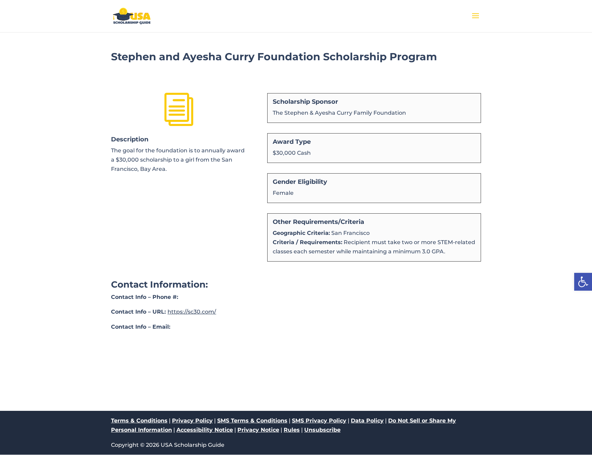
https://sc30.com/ (192, 311)
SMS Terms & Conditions (252, 420)
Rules (292, 430)
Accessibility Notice (204, 430)
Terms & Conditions (139, 420)
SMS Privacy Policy (319, 420)
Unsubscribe (322, 430)
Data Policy (367, 420)
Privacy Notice (258, 430)
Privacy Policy (192, 420)
